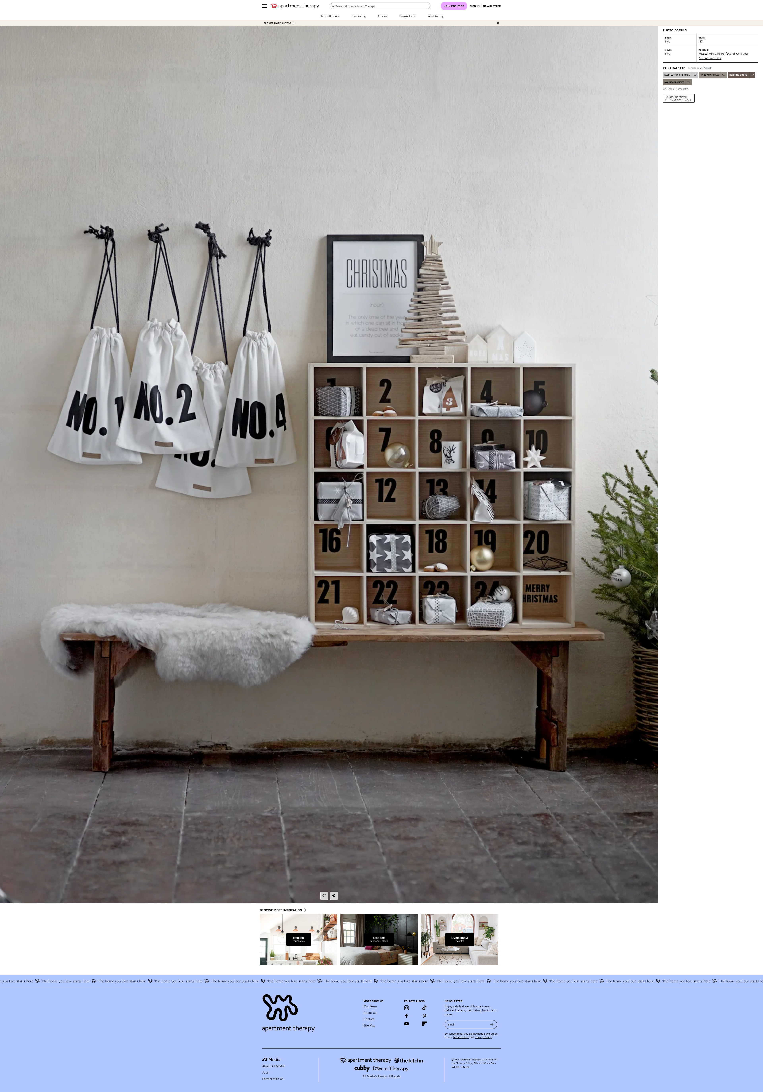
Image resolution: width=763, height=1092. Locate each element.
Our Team (370, 1006)
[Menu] (264, 6)
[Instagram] (406, 1007)
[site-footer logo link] (271, 1060)
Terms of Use (461, 1037)
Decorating (358, 16)
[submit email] (491, 1024)
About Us (370, 1012)
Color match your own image (680, 98)
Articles (382, 16)
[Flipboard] (424, 1023)
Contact (369, 1019)
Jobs (265, 1072)
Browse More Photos (277, 23)
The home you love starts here (669, 981)
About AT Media (273, 1066)
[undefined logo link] (295, 6)
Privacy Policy (483, 1037)
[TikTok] (424, 1007)
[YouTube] (406, 1023)
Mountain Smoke (674, 82)
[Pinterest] (424, 1015)
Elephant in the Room (677, 75)
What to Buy (435, 16)
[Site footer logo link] (310, 1011)
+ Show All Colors (675, 89)
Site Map (369, 1025)
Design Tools (407, 16)
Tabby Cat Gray (710, 75)
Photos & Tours (329, 16)
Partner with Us (272, 1078)
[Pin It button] (334, 896)
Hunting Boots (738, 75)
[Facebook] (406, 1015)
